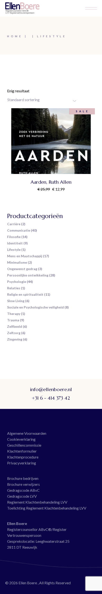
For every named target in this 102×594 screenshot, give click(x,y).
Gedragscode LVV (22, 496)
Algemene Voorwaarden (26, 433)
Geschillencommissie (24, 445)
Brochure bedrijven (22, 478)
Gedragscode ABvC (23, 490)
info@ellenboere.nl (51, 390)
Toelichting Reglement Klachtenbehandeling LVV (46, 508)
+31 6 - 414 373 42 (51, 398)
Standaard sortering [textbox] (23, 99)
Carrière (13, 224)
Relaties (13, 288)
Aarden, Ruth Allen (51, 182)
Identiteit (15, 243)
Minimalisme (17, 262)
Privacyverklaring (21, 463)
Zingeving (14, 339)
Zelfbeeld (14, 326)
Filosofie (14, 237)
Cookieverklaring (21, 439)
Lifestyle (14, 250)
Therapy (13, 314)
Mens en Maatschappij (24, 256)
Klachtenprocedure (22, 457)
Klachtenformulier (22, 451)
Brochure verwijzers (23, 484)
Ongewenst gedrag (22, 269)
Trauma (13, 320)
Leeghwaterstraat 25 (53, 541)
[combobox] (41, 99)
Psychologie (16, 282)
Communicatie (18, 230)
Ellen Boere (28, 582)
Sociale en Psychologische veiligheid (35, 307)
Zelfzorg (13, 333)
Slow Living (15, 301)
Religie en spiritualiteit (25, 294)
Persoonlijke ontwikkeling (27, 275)
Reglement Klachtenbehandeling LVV (37, 502)
